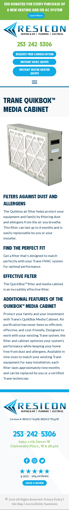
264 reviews (40, 476)
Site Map (17, 504)
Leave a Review (34, 482)
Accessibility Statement (41, 504)
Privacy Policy (53, 499)
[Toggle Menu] (34, 82)
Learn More (36, 15)
